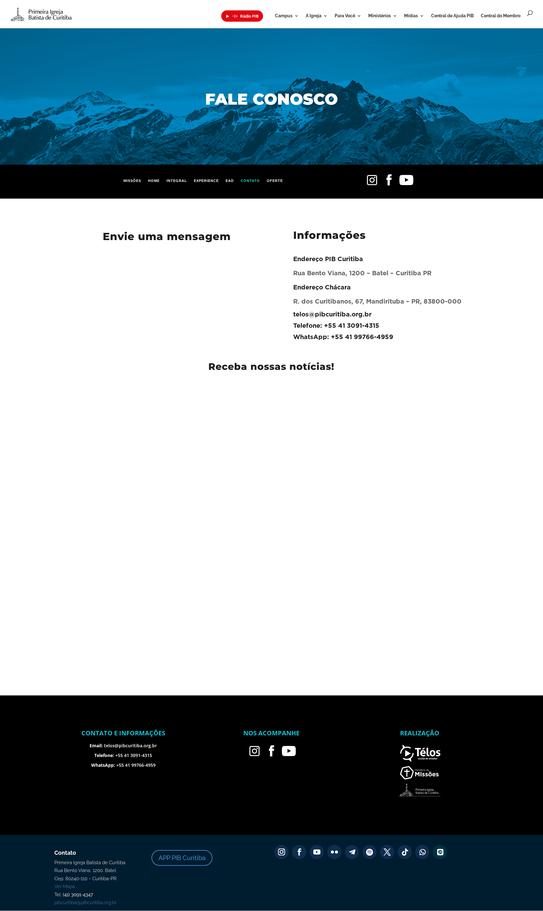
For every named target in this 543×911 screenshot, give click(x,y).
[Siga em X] (387, 852)
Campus (284, 16)
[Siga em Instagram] (282, 852)
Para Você (345, 16)
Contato (250, 181)
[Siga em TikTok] (405, 852)
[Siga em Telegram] (352, 852)
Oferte (275, 181)
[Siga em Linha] (440, 852)
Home (154, 181)
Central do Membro (500, 16)
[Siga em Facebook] (299, 852)
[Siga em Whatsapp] (422, 852)
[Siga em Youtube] (317, 852)
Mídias (411, 16)
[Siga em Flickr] (334, 852)
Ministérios (379, 16)
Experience (206, 181)
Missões (132, 181)
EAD (230, 181)
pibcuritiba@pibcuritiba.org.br (85, 902)
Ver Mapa (64, 886)
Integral (177, 181)
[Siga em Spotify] (370, 852)
